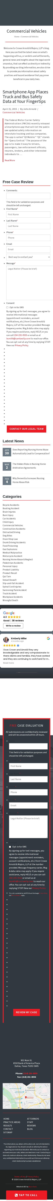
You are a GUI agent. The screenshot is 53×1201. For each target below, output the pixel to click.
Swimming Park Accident (15, 590)
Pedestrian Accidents (13, 562)
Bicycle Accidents (11, 505)
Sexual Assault (10, 579)
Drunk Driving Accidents (14, 542)
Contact (8, 1129)
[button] (46, 6)
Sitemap (7, 1132)
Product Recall (10, 573)
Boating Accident (11, 508)
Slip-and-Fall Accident (13, 583)
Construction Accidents (14, 528)
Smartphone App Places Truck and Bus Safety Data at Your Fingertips (25, 97)
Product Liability (11, 569)
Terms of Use (20, 1176)
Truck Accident (10, 593)
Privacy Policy (21, 345)
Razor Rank (33, 1187)
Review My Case (26, 1012)
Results (7, 1125)
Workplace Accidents (13, 597)
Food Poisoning (10, 545)
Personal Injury (10, 566)
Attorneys (33, 1118)
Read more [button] (8, 663)
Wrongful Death (10, 600)
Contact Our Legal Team (26, 429)
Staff (30, 1122)
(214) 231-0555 (30, 1073)
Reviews (31, 1125)
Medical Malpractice (12, 552)
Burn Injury (8, 515)
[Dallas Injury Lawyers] (11, 13)
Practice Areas (11, 1122)
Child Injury (8, 522)
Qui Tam (7, 576)
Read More (10, 160)
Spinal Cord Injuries (12, 586)
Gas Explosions (10, 549)
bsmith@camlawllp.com (18, 338)
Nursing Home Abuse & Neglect (18, 559)
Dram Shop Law (10, 539)
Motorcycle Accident (12, 556)
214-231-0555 (20, 335)
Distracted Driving (11, 532)
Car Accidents (9, 518)
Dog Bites (7, 535)
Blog (30, 1129)
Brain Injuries (9, 511)
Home (16, 36)
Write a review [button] (13, 625)
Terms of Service (16, 895)
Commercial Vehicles (14, 112)
